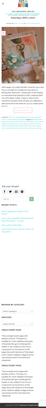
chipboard (5, 124)
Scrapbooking (24, 15)
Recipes (27, 14)
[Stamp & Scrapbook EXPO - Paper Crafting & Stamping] (23, 3)
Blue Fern (5, 121)
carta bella (18, 121)
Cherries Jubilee (28, 121)
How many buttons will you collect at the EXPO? (18, 230)
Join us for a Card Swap (11, 225)
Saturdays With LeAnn (23, 18)
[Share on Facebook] (4, 191)
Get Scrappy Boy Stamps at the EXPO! (15, 212)
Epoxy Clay (20, 124)
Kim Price (38, 124)
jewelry (31, 124)
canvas (11, 121)
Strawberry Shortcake (13, 128)
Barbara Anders (36, 119)
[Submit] (31, 199)
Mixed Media (13, 126)
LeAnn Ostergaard (33, 23)
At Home (9, 14)
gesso (26, 124)
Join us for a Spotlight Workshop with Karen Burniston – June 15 (18, 219)
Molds (20, 126)
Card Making (18, 14)
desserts (12, 124)
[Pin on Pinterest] (22, 191)
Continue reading (23, 110)
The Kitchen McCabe (28, 128)
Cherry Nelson (39, 121)
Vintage (39, 128)
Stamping (34, 15)
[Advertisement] (23, 156)
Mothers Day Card (29, 126)
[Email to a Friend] (16, 191)
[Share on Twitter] (10, 191)
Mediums (5, 126)
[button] (3, 3)
